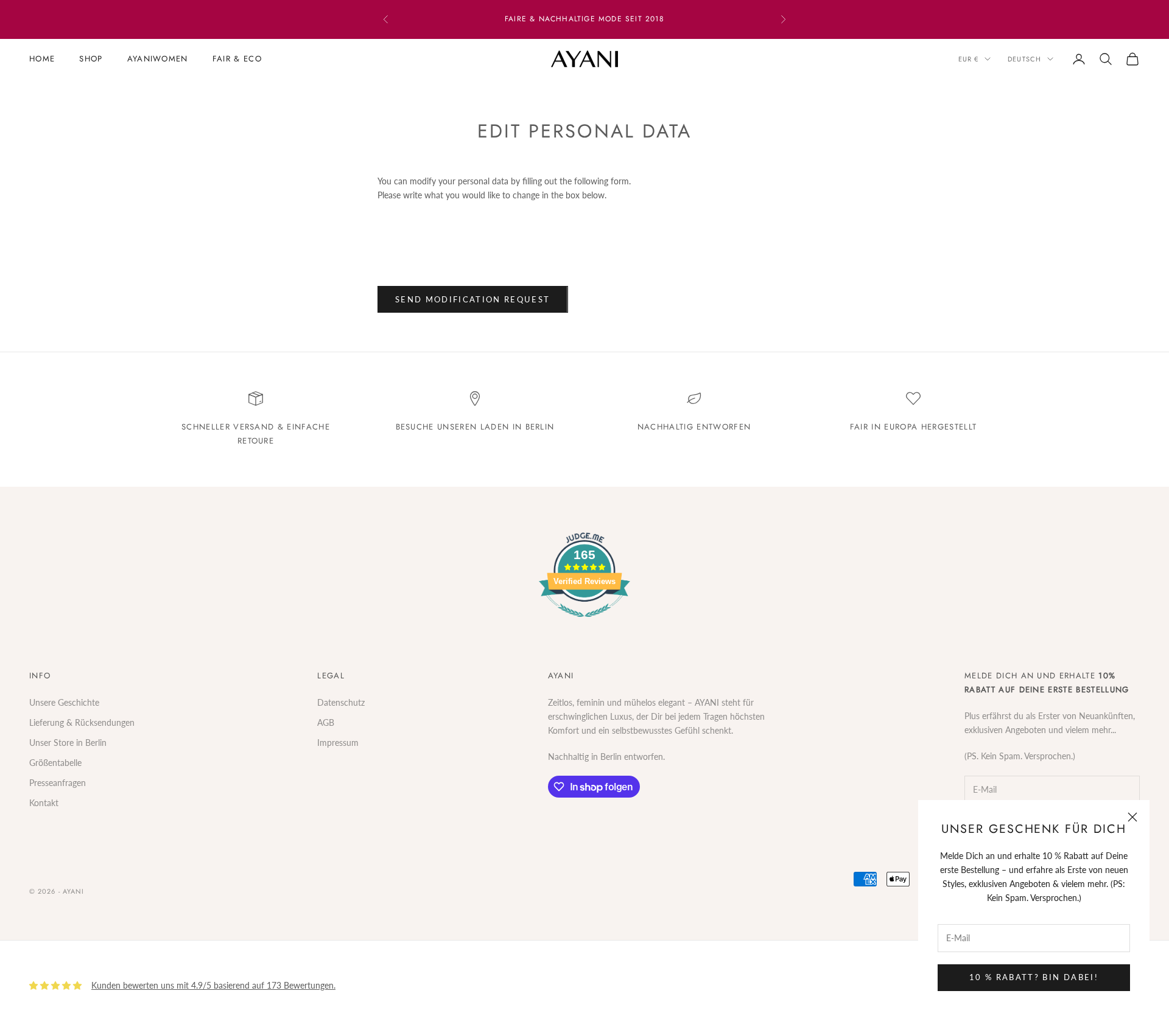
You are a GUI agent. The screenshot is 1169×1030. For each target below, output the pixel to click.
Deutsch (1024, 59)
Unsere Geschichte (64, 702)
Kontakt (43, 803)
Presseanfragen (57, 783)
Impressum (338, 742)
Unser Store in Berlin (68, 742)
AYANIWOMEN (157, 58)
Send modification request (472, 299)
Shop (90, 58)
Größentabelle (55, 762)
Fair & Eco (237, 58)
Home (42, 58)
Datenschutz (341, 702)
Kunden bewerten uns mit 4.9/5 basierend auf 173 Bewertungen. (213, 985)
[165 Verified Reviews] (584, 623)
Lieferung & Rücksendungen (82, 722)
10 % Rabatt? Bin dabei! (1033, 977)
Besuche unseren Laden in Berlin (475, 427)
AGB (325, 722)
